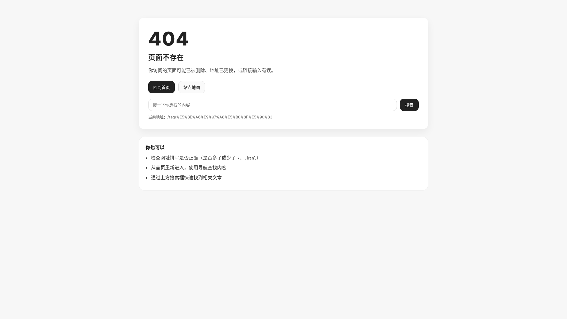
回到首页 (161, 87)
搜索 (409, 105)
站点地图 (191, 87)
